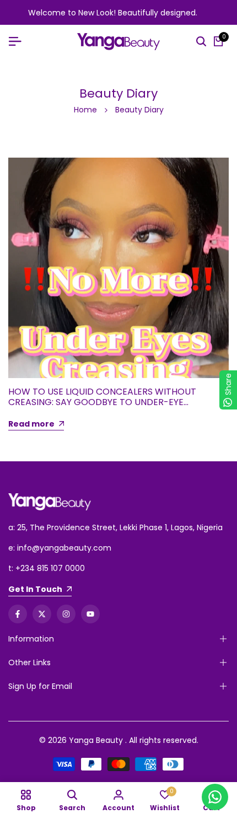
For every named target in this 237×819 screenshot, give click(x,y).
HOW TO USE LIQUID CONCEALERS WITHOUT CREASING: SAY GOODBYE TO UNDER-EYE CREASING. (102, 402)
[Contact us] (215, 797)
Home (85, 109)
